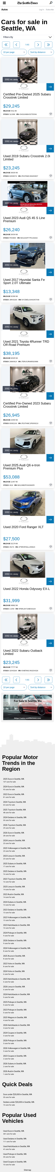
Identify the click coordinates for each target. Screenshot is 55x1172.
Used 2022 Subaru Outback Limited (22, 652)
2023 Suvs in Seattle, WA (13, 795)
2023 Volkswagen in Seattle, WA (16, 918)
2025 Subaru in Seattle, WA (14, 865)
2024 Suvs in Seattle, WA (13, 788)
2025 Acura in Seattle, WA (14, 957)
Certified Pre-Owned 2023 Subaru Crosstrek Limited (27, 405)
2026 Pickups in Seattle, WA (15, 1041)
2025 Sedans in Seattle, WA (14, 872)
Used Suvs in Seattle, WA (13, 1132)
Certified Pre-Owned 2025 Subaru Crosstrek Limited (27, 96)
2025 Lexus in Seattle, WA (14, 888)
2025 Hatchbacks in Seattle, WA (16, 980)
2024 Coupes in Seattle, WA (14, 1034)
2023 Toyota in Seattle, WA (14, 880)
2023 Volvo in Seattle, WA (14, 965)
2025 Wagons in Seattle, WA (15, 1018)
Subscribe (50, 9)
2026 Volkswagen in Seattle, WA (16, 1049)
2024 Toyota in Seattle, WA (14, 803)
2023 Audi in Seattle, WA (13, 895)
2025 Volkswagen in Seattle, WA (16, 849)
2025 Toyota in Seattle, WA (14, 811)
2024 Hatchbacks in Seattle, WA (16, 995)
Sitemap (27, 1170)
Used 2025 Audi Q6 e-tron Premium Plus (21, 467)
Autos (4, 9)
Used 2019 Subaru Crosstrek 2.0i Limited (26, 158)
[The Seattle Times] (28, 3)
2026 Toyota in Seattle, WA (14, 826)
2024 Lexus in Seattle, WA (14, 841)
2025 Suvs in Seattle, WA (13, 780)
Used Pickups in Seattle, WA (15, 1155)
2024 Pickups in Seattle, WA (15, 934)
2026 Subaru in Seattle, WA (14, 1065)
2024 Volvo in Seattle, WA (14, 972)
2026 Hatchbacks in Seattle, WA (16, 1026)
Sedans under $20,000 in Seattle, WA (18, 1103)
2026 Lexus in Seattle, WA (14, 988)
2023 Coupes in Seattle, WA (14, 1057)
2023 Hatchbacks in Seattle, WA (16, 926)
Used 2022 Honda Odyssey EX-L (26, 588)
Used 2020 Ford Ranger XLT (23, 527)
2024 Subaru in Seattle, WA (14, 903)
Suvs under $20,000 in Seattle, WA (17, 1095)
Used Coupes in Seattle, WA (14, 1163)
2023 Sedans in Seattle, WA (14, 911)
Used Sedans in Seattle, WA (14, 1140)
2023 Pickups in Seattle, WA (15, 1011)
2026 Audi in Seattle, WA (13, 1072)
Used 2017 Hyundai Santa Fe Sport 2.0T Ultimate (24, 281)
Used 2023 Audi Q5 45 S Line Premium (24, 219)
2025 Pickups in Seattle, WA (15, 1003)
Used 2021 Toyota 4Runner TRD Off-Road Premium (26, 343)
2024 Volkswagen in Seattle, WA (16, 949)
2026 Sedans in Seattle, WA (14, 941)
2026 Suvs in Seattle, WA (13, 834)
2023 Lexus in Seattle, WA (14, 857)
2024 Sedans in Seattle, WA (14, 818)
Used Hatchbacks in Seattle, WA (16, 1147)
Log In (41, 9)
